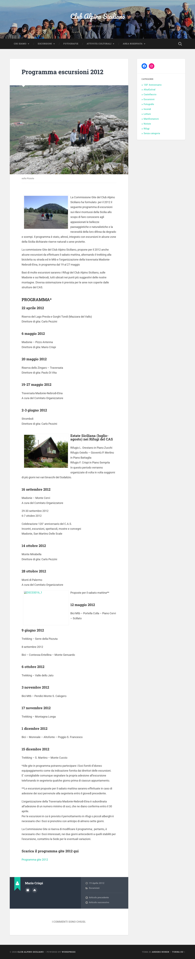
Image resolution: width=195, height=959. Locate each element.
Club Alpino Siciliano (97, 16)
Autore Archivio (27, 890)
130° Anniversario (153, 84)
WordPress (69, 952)
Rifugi (146, 128)
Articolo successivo (99, 902)
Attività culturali (99, 43)
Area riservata (133, 43)
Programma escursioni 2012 (62, 72)
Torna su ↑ (178, 952)
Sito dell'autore (34, 890)
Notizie (147, 123)
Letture (147, 114)
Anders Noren (160, 952)
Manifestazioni (151, 119)
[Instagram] (151, 66)
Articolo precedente (99, 897)
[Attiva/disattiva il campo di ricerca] (180, 44)
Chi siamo (20, 43)
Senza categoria (152, 133)
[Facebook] (144, 66)
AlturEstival (149, 89)
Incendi (147, 109)
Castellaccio (150, 94)
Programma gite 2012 (35, 859)
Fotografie (70, 43)
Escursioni (45, 43)
